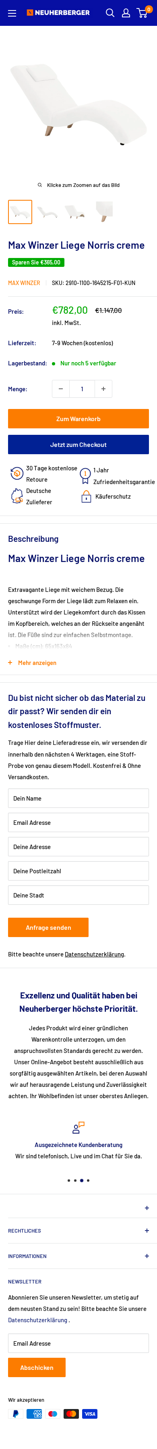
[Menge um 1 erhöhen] (103, 388)
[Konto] (126, 12)
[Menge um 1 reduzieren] (60, 388)
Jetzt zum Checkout (78, 444)
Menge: (17, 388)
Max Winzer (24, 282)
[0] (142, 13)
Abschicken (37, 1367)
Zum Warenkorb (78, 418)
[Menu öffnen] (12, 13)
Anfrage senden (48, 927)
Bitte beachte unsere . (67, 954)
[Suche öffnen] (110, 12)
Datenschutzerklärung (94, 954)
